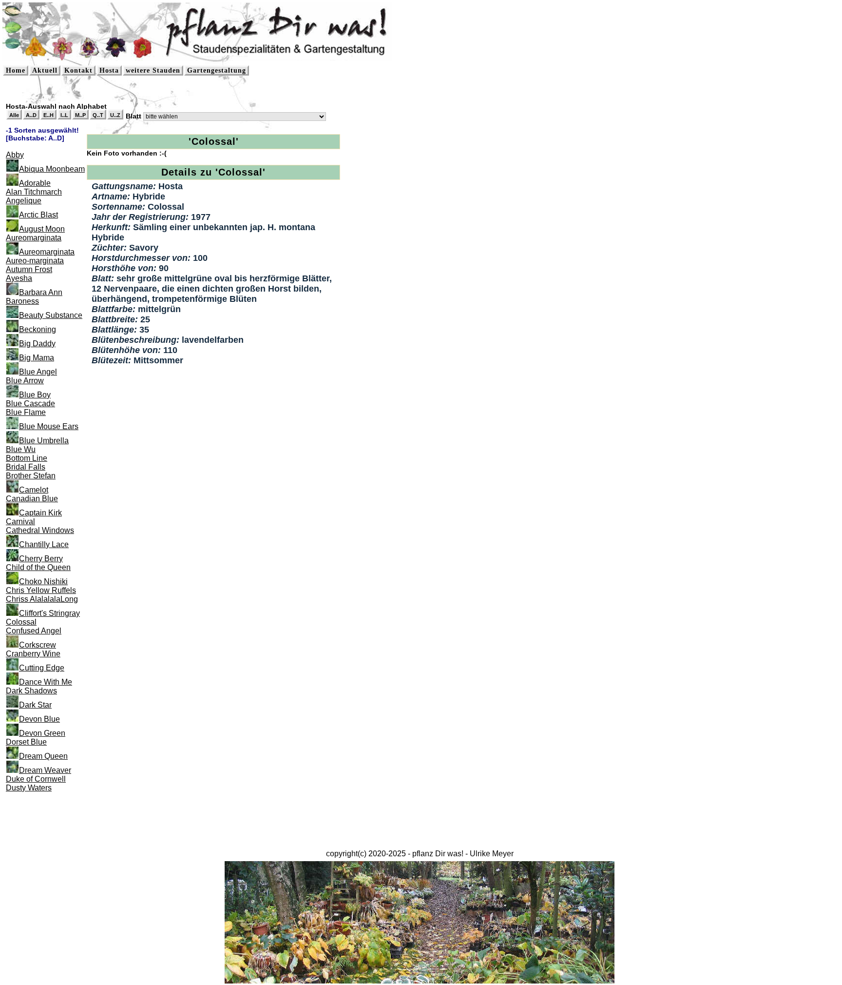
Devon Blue (39, 719)
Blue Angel (38, 372)
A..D (31, 115)
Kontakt (78, 70)
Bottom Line (26, 458)
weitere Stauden (153, 70)
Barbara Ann (40, 292)
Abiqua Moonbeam (52, 169)
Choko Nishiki (43, 581)
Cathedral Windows (40, 530)
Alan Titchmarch (34, 192)
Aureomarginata (33, 238)
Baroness (22, 301)
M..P (80, 115)
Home (15, 70)
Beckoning (37, 329)
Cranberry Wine (33, 654)
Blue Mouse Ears (48, 426)
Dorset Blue (26, 742)
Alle (14, 115)
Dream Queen (43, 756)
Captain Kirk (40, 513)
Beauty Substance (50, 315)
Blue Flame (26, 412)
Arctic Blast (38, 215)
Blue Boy (35, 395)
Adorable (35, 183)
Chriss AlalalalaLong (42, 599)
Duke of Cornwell (36, 779)
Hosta (109, 70)
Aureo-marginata (35, 260)
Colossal (21, 622)
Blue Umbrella (44, 440)
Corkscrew (37, 645)
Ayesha (19, 278)
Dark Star (35, 705)
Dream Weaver (45, 770)
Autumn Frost (29, 269)
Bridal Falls (25, 467)
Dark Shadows (31, 691)
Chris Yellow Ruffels (41, 590)
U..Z (115, 115)
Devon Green (42, 733)
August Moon (42, 229)
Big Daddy (37, 343)
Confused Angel (33, 631)
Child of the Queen (38, 567)
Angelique (23, 201)
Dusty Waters (29, 788)
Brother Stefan (31, 476)
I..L (64, 115)
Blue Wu (21, 449)
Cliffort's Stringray (49, 613)
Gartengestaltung (216, 70)
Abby (15, 155)
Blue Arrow (25, 380)
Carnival (20, 521)
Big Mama (36, 358)
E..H (48, 115)
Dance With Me (45, 682)
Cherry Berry (41, 558)
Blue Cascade (30, 403)
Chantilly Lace (44, 544)
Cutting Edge (41, 668)
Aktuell (44, 70)
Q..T (98, 115)
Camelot (33, 490)
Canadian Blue (32, 498)
